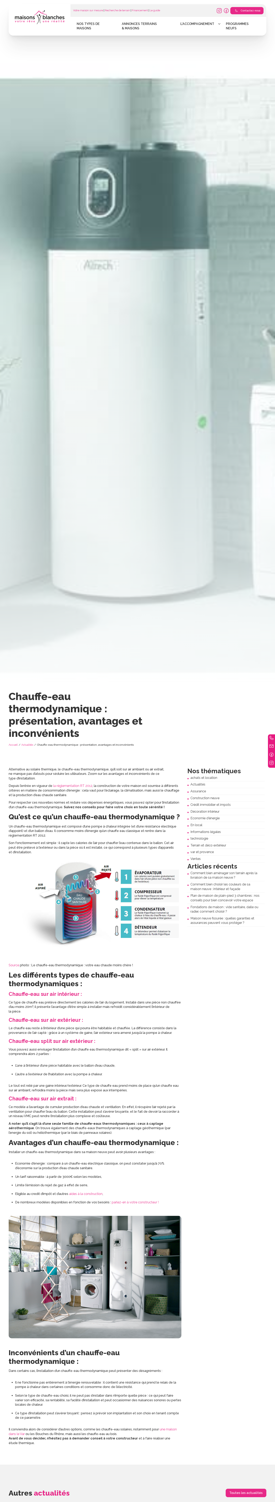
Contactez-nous (251, 10)
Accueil (13, 744)
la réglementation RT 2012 (72, 786)
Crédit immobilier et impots (210, 805)
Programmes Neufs (237, 26)
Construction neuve (204, 798)
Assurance (198, 791)
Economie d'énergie (205, 818)
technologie (199, 838)
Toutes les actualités (246, 1493)
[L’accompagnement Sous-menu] (219, 24)
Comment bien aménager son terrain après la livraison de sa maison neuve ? (223, 875)
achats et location (203, 778)
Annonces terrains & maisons (139, 26)
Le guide (155, 10)
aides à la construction (85, 1194)
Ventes (195, 859)
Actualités (27, 744)
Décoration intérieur (204, 811)
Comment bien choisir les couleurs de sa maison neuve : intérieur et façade (220, 886)
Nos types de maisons (88, 26)
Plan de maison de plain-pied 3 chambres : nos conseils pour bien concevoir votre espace (224, 898)
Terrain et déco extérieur (208, 845)
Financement (140, 10)
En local (196, 825)
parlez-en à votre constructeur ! (135, 1202)
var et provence (202, 852)
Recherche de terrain (117, 10)
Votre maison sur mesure (88, 10)
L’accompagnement (197, 24)
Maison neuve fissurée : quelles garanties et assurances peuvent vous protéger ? (222, 920)
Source (14, 965)
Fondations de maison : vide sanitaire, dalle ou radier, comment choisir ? (224, 909)
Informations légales (205, 832)
